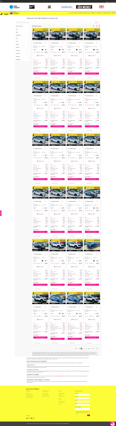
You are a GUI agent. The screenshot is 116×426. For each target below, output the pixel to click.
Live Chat (112, 423)
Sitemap (62, 423)
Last (93, 348)
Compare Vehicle (38, 77)
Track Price (41, 55)
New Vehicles (28, 393)
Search (96, 22)
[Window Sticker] (46, 52)
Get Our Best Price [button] (40, 73)
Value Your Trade (45, 393)
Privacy (59, 423)
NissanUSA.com (66, 423)
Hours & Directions (62, 402)
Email (75, 403)
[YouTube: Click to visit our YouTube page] (31, 418)
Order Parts (61, 394)
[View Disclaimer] (41, 52)
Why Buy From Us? (62, 401)
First (76, 348)
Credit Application (45, 394)
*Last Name (76, 396)
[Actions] (46, 43)
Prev (79, 348)
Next (89, 348)
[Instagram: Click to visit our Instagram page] (34, 418)
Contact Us (55, 423)
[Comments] (45, 52)
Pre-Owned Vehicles (29, 394)
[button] (48, 34)
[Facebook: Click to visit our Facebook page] (27, 418)
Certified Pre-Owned (29, 397)
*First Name (76, 393)
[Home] (70, 13)
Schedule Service (62, 393)
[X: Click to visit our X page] (29, 418)
